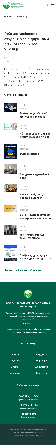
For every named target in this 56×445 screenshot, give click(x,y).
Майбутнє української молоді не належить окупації (33, 116)
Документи (41, 366)
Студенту (41, 354)
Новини (8, 58)
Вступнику (14, 373)
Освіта (14, 366)
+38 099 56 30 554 (28, 405)
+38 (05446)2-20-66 (28, 396)
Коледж (14, 354)
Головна (8, 16)
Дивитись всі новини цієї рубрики (22, 270)
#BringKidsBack (29, 153)
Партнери (41, 360)
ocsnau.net (25, 323)
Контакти (41, 373)
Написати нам (28, 413)
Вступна (24, 186)
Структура (14, 360)
